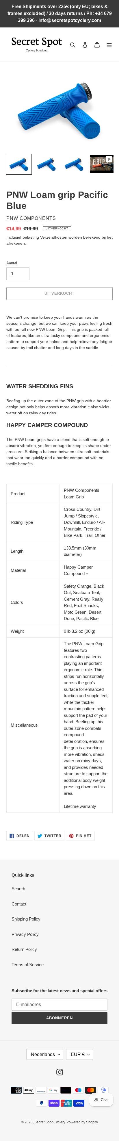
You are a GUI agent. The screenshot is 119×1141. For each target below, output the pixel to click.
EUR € (78, 1054)
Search (18, 888)
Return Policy (24, 949)
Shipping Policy (26, 918)
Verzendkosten (53, 237)
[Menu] (109, 44)
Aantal (11, 263)
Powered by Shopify (82, 1122)
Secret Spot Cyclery (49, 1122)
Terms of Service (28, 964)
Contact (19, 903)
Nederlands (43, 1054)
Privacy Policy (25, 934)
